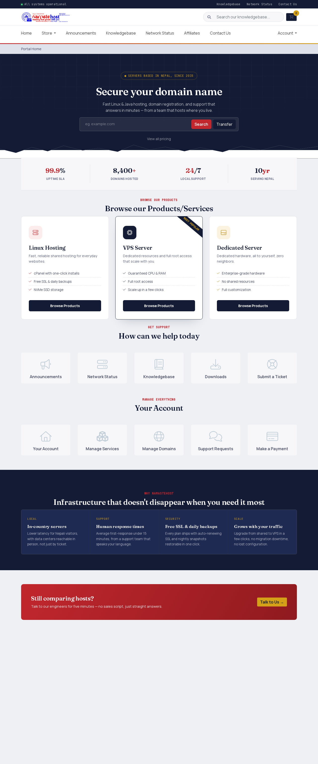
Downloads (216, 376)
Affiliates (192, 33)
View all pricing (159, 138)
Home (26, 33)
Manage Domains (159, 448)
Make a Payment (272, 448)
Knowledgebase (228, 4)
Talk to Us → (272, 602)
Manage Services (102, 448)
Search (201, 124)
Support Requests (215, 448)
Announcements (81, 33)
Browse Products (65, 305)
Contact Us (287, 4)
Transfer (224, 124)
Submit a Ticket (272, 376)
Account (286, 33)
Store (47, 33)
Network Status (259, 4)
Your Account (46, 448)
